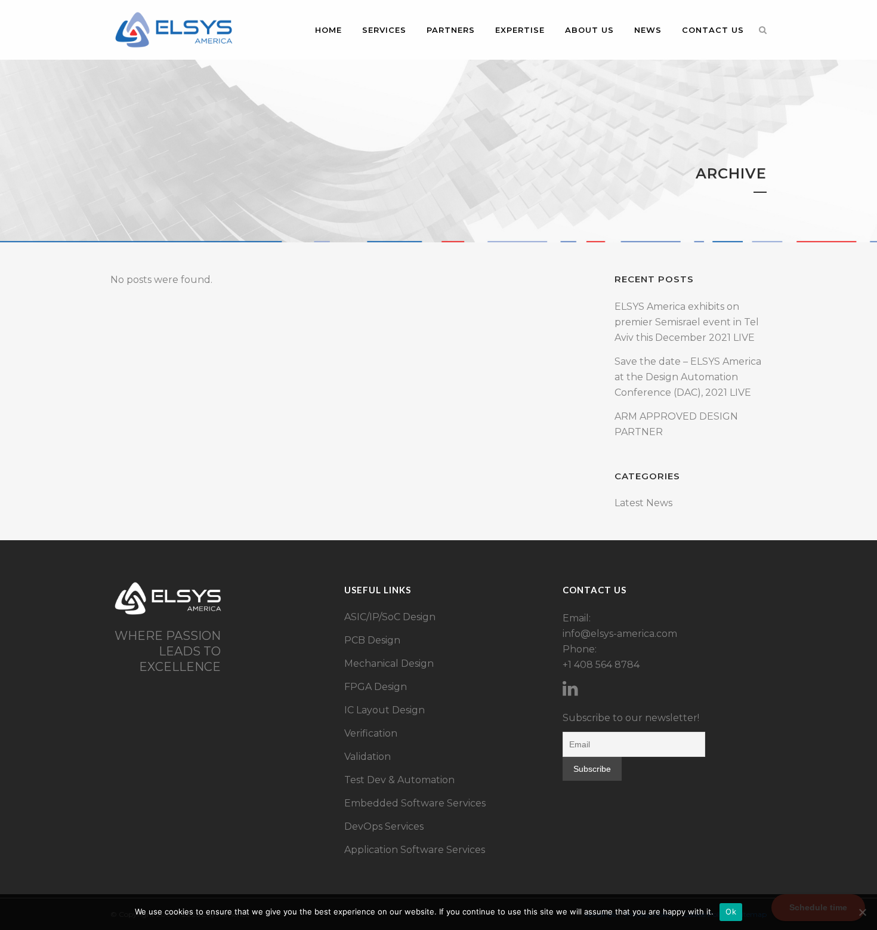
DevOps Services (384, 826)
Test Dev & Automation (399, 780)
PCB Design (372, 640)
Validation (367, 756)
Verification (370, 733)
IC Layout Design (384, 710)
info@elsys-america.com (620, 633)
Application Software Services (414, 849)
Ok (730, 911)
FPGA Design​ (375, 686)
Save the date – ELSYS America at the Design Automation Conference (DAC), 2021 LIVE (687, 377)
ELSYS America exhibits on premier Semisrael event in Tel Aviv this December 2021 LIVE (686, 322)
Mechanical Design (389, 663)
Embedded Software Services (415, 803)
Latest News (643, 503)
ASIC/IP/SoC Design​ (390, 617)
